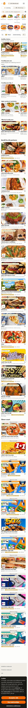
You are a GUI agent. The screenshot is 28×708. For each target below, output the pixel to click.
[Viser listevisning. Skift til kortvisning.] (25, 12)
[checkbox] (4, 28)
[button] (3, 3)
